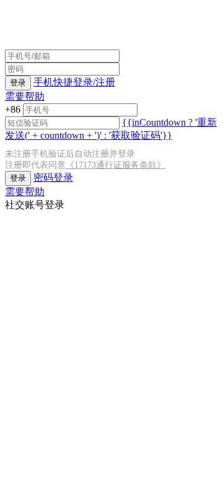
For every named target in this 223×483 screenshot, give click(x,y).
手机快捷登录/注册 (74, 82)
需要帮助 (25, 96)
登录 (18, 82)
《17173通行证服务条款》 (115, 165)
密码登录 (53, 177)
